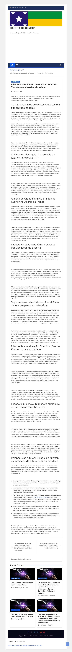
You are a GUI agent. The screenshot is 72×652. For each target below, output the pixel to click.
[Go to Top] (67, 644)
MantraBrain (49, 636)
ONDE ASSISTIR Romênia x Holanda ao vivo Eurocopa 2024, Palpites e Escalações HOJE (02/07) (22, 547)
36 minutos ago (17, 587)
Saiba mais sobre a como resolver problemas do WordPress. (25, 645)
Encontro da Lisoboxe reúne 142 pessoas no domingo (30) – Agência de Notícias (48, 546)
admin (26, 587)
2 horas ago (16, 619)
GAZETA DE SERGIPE (23, 28)
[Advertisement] (36, 50)
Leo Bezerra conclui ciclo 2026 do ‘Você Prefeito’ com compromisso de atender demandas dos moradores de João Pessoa (49, 618)
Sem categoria (15, 81)
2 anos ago (16, 91)
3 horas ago (43, 625)
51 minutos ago (44, 595)
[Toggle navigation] (17, 65)
